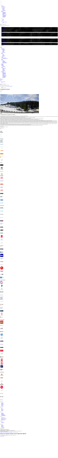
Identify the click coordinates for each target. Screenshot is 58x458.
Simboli (3, 60)
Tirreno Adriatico (4, 12)
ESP (3, 20)
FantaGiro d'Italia (3, 417)
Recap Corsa (4, 28)
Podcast (2, 410)
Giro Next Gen (4, 15)
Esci (1, 82)
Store (1, 5)
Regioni (3, 30)
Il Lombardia (4, 77)
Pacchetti (3, 6)
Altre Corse (2, 11)
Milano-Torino (4, 13)
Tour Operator (4, 7)
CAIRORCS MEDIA (6, 431)
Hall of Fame (4, 61)
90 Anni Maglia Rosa (3, 415)
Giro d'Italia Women (5, 75)
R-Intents (3, 8)
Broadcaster (4, 35)
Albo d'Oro (4, 40)
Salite (3, 51)
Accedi (1, 79)
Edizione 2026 (2, 48)
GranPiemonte (4, 16)
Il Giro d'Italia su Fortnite (5, 58)
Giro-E (3, 14)
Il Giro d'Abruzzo (4, 76)
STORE (2, 64)
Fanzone (2, 45)
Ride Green (4, 69)
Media (2, 32)
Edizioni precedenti (4, 41)
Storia (2, 59)
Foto (3, 34)
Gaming (2, 42)
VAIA (3, 9)
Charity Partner (4, 10)
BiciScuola (4, 70)
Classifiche (2, 403)
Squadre (3, 29)
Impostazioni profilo (3, 81)
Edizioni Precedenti (4, 62)
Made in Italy (4, 52)
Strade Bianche (4, 72)
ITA (1, 18)
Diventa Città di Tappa (3, 419)
